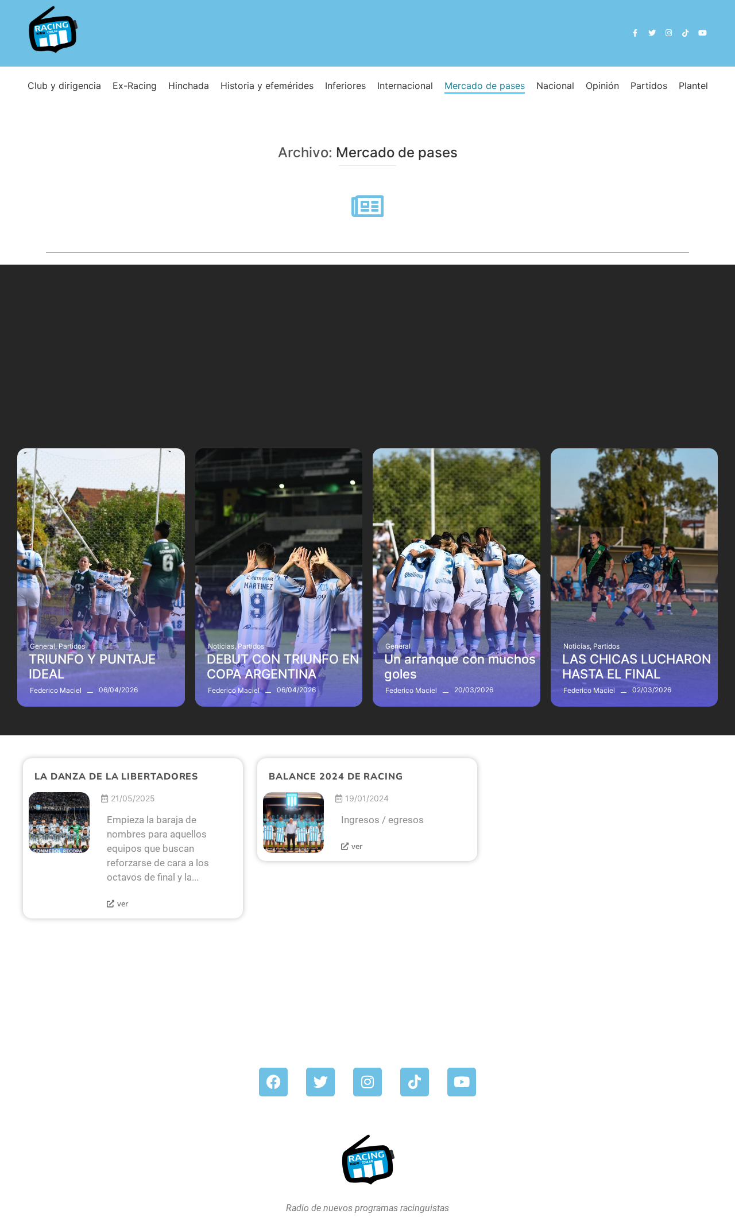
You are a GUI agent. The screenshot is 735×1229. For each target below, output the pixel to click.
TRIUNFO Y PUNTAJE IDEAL (92, 666)
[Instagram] (668, 33)
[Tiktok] (685, 33)
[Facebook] (273, 1082)
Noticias (222, 646)
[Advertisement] (367, 345)
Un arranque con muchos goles (460, 666)
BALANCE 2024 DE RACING (336, 776)
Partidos (72, 646)
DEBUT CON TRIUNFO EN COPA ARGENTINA (283, 666)
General (43, 646)
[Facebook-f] (634, 33)
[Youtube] (702, 33)
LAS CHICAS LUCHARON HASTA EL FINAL (636, 666)
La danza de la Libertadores (116, 776)
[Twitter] (651, 33)
